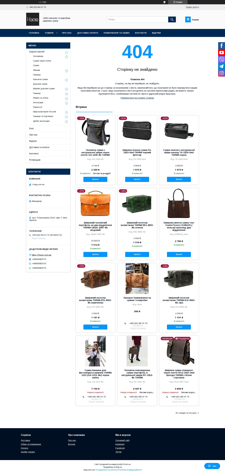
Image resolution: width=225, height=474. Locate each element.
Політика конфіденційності (130, 470)
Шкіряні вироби (37, 51)
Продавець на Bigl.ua (112, 467)
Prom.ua (127, 464)
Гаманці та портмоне (43, 116)
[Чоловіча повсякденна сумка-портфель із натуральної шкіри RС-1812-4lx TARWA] (137, 351)
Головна (34, 33)
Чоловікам (38, 56)
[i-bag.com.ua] (32, 25)
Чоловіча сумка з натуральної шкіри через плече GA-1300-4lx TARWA (95, 152)
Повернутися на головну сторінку (137, 98)
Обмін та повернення (31, 444)
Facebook (120, 448)
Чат (214, 466)
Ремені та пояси (40, 98)
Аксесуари (38, 102)
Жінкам (36, 70)
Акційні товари (28, 452)
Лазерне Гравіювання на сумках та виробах (137, 299)
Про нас (67, 33)
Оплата (24, 448)
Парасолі (37, 107)
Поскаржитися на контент (106, 470)
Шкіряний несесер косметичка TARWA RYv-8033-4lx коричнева (95, 300)
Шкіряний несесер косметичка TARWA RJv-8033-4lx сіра (179, 300)
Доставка (25, 440)
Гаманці (37, 75)
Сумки (36, 65)
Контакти (140, 33)
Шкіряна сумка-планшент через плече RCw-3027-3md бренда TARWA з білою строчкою (179, 374)
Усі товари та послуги (186, 413)
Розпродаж (34, 160)
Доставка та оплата (39, 147)
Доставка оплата (87, 33)
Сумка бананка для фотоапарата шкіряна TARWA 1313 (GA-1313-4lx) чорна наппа (95, 374)
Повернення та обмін (116, 33)
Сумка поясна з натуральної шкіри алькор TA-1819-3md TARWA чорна (179, 152)
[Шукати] (172, 19)
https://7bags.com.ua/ (41, 255)
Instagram (119, 444)
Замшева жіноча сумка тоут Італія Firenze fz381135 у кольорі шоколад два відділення (178, 226)
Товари (49, 33)
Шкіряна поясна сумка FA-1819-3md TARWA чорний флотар (137, 152)
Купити (95, 179)
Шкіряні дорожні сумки (44, 88)
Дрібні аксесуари (41, 121)
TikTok (118, 452)
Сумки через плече (42, 61)
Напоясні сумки (40, 79)
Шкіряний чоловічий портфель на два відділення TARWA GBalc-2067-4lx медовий (95, 226)
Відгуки (156, 33)
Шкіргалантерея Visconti (44, 111)
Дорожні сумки (40, 84)
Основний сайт (122, 440)
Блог (31, 128)
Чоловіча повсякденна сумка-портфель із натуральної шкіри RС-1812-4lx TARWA (137, 374)
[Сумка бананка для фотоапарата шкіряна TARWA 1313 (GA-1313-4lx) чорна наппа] (95, 351)
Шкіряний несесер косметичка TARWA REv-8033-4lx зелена (137, 225)
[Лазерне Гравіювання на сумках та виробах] (137, 278)
